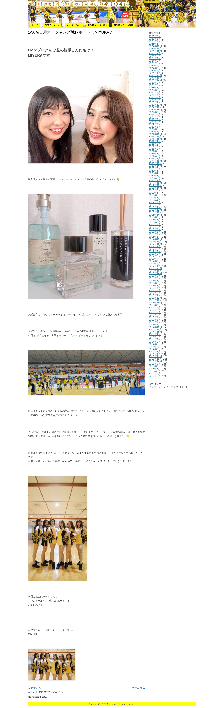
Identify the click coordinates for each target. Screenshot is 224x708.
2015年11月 (155, 300)
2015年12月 (155, 297)
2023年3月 (155, 97)
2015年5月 (155, 314)
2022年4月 (155, 124)
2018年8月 (155, 219)
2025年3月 (155, 38)
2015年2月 (155, 322)
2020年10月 (155, 165)
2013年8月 (155, 366)
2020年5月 (155, 170)
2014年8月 (155, 336)
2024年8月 (155, 55)
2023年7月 (155, 87)
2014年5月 (155, 344)
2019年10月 (155, 187)
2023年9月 (155, 82)
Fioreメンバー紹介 (97, 25)
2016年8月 (155, 278)
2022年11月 (155, 107)
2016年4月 (155, 288)
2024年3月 (155, 68)
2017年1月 (155, 266)
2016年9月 (155, 275)
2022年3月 (155, 126)
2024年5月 (155, 63)
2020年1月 (155, 180)
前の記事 (34, 688)
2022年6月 (155, 119)
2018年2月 (155, 234)
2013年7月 (155, 368)
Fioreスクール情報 (123, 25)
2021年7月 (155, 146)
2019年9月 (155, 190)
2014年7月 (155, 339)
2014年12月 (155, 327)
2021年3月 (155, 153)
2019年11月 (155, 185)
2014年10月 (155, 332)
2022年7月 (155, 117)
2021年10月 (155, 139)
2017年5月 (155, 256)
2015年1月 (155, 324)
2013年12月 (155, 356)
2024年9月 (155, 53)
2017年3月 (155, 261)
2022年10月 (155, 109)
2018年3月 (155, 231)
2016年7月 (155, 280)
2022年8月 (155, 114)
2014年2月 (155, 351)
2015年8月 (155, 307)
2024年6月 (155, 60)
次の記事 (138, 688)
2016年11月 (155, 270)
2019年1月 (155, 207)
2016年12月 (155, 268)
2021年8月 (155, 143)
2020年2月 (155, 178)
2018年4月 (155, 229)
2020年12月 (155, 161)
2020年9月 (155, 168)
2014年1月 (155, 354)
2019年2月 (155, 204)
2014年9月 (155, 334)
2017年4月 (155, 258)
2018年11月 (155, 212)
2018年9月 (155, 217)
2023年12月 (155, 75)
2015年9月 (155, 305)
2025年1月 (155, 43)
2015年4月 (155, 317)
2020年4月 (155, 173)
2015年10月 (155, 302)
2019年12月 (155, 182)
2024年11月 (155, 48)
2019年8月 (155, 192)
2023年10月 (155, 80)
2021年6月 (155, 148)
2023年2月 (155, 99)
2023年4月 (155, 95)
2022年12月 (155, 104)
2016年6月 (155, 283)
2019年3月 (155, 202)
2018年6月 (155, 224)
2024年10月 (155, 51)
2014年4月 (155, 346)
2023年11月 (155, 77)
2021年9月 (155, 141)
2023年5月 (155, 92)
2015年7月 (155, 310)
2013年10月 (155, 361)
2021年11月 (155, 136)
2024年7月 (155, 58)
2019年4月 (155, 200)
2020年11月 (155, 163)
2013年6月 (155, 371)
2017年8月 (155, 248)
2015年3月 (155, 319)
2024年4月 (155, 65)
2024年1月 (155, 73)
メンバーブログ (73, 25)
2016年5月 (155, 285)
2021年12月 (155, 134)
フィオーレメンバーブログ (163, 386)
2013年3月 (155, 376)
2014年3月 (155, 349)
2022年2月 (155, 129)
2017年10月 (155, 244)
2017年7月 (155, 251)
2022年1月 (155, 131)
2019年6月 (155, 197)
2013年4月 (155, 373)
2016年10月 (155, 273)
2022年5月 (155, 121)
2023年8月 (155, 85)
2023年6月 (155, 90)
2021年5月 (155, 151)
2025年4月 (155, 36)
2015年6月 (155, 312)
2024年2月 (155, 70)
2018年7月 (155, 222)
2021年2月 (155, 156)
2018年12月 (155, 209)
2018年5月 (155, 226)
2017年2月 (155, 263)
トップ (34, 25)
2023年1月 (155, 102)
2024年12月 (155, 46)
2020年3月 (155, 175)
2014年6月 (155, 341)
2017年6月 (155, 253)
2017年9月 (155, 246)
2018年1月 (155, 236)
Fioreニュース (52, 25)
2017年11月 (155, 241)
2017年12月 (155, 239)
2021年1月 (155, 158)
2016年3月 (155, 290)
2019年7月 (155, 195)
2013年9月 (155, 363)
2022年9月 (155, 112)
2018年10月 (155, 214)
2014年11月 (155, 329)
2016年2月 (155, 292)
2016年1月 (155, 295)
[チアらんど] (112, 11)
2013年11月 (155, 358)
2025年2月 (155, 41)
